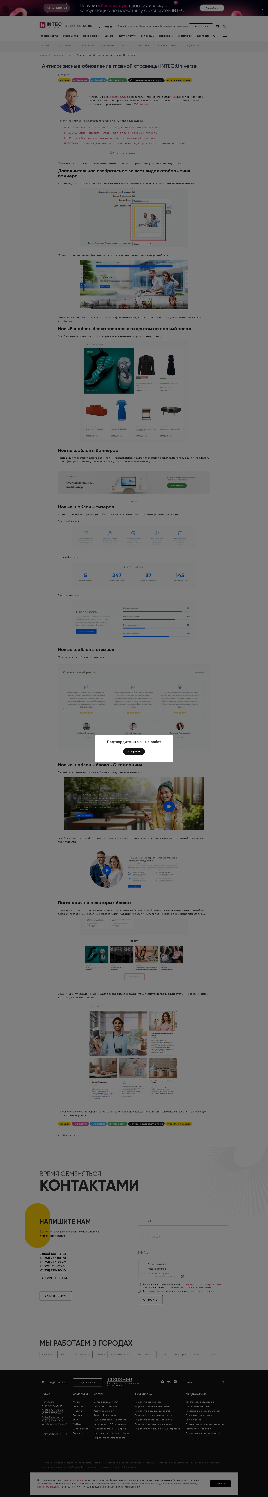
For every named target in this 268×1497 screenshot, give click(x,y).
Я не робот (134, 751)
